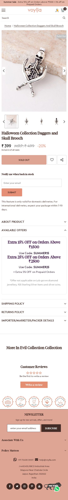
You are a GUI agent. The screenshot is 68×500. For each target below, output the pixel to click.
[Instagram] (24, 486)
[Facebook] (9, 486)
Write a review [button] (34, 385)
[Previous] (3, 71)
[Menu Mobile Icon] (3, 10)
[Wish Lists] (51, 160)
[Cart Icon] (63, 10)
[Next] (64, 71)
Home (8, 25)
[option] (34, 3)
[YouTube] (39, 486)
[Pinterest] (32, 486)
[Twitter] (17, 486)
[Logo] (34, 10)
